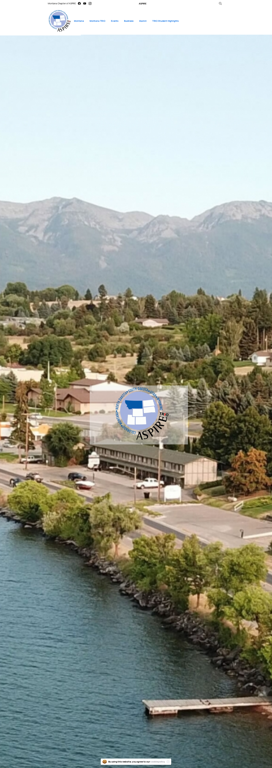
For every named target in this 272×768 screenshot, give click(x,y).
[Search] (220, 3)
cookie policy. (157, 761)
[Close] (168, 761)
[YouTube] (84, 3)
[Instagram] (90, 3)
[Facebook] (79, 3)
